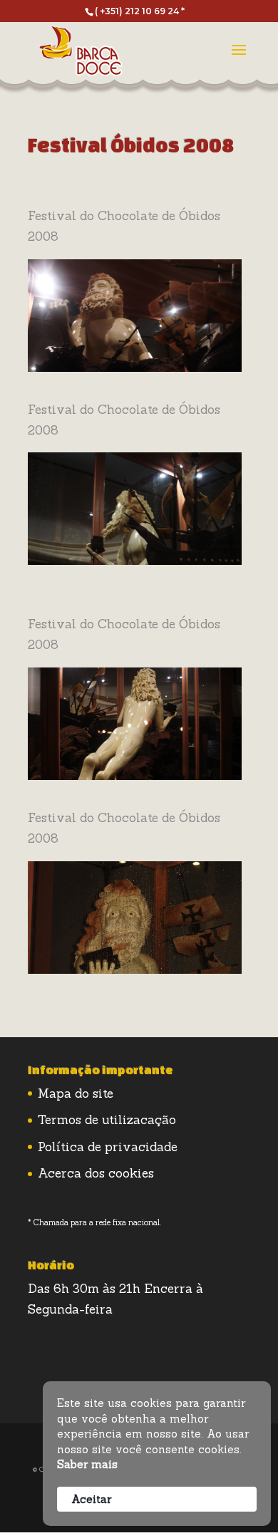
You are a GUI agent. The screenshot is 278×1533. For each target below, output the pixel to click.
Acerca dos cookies (96, 1173)
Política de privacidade (107, 1147)
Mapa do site (75, 1093)
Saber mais (87, 1464)
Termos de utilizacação (107, 1120)
